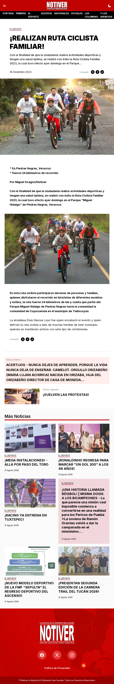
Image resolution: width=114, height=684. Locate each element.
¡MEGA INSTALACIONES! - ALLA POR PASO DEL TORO (26, 462)
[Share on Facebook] (97, 72)
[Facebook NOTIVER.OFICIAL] (42, 655)
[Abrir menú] (4, 5)
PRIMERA (21, 13)
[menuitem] (57, 668)
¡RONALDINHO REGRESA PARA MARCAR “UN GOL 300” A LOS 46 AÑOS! (83, 464)
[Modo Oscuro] (109, 5)
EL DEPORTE (33, 15)
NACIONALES (61, 13)
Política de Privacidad (57, 668)
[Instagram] (72, 655)
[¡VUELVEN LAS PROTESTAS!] (22, 396)
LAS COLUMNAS (91, 15)
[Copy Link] (102, 72)
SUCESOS (46, 13)
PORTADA (8, 13)
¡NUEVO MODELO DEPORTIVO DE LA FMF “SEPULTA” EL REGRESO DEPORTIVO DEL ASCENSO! (29, 589)
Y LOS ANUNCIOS (106, 15)
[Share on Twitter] (93, 72)
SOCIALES (77, 13)
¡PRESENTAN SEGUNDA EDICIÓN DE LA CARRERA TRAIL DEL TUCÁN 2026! (79, 587)
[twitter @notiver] (57, 655)
